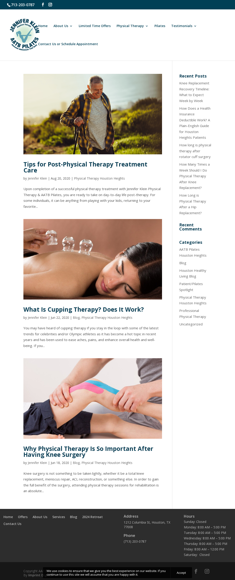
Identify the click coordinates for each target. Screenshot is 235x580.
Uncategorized (191, 324)
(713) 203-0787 (135, 541)
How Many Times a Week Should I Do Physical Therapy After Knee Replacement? (194, 176)
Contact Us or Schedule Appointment (68, 44)
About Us (60, 26)
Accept (181, 573)
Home (43, 26)
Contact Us (12, 524)
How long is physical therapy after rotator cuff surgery (195, 151)
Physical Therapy (130, 26)
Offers (23, 517)
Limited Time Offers (95, 26)
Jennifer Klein (37, 178)
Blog (76, 317)
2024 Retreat (92, 517)
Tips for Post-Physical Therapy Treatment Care (85, 167)
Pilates (159, 26)
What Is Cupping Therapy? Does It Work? (83, 309)
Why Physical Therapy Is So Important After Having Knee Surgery (88, 451)
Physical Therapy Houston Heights (99, 178)
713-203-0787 (22, 4)
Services (58, 517)
